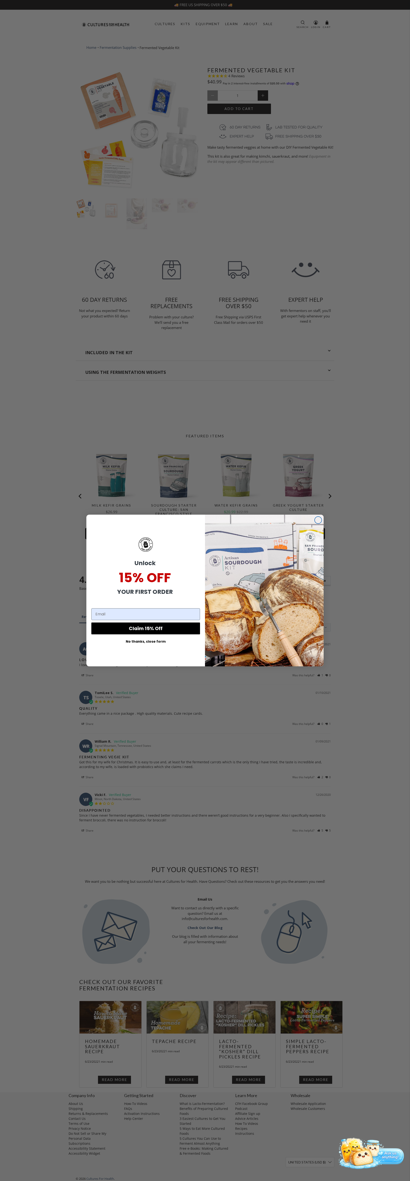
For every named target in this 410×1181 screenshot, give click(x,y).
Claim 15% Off (146, 628)
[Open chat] (369, 1152)
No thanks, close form (146, 641)
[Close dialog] (318, 520)
